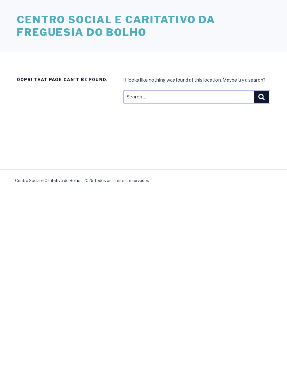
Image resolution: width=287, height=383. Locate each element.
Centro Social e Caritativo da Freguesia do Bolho (116, 25)
